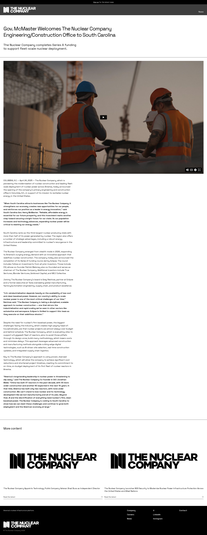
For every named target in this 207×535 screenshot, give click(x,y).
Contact (183, 510)
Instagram (157, 519)
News (201, 12)
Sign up (96, 2)
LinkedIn (157, 514)
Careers (130, 514)
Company (131, 510)
